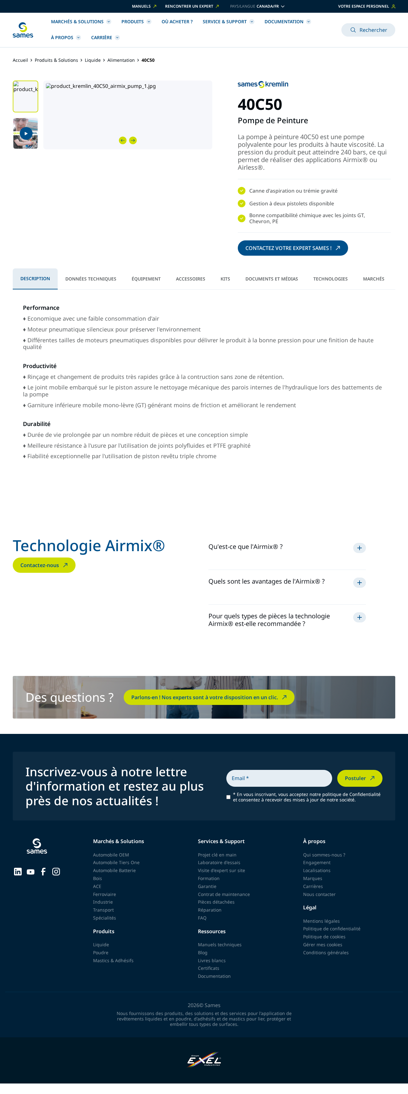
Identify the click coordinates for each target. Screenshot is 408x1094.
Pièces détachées (216, 902)
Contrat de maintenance (224, 894)
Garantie (207, 886)
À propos (62, 37)
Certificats (208, 968)
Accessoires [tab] (190, 279)
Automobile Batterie (114, 870)
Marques (312, 878)
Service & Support (225, 21)
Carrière (101, 37)
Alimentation (121, 60)
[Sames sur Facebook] (43, 871)
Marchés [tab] (373, 279)
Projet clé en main (217, 855)
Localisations (317, 870)
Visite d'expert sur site (221, 870)
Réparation (210, 910)
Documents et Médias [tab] (271, 279)
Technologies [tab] (330, 279)
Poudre (100, 952)
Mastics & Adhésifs (113, 960)
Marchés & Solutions (77, 21)
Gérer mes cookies (322, 944)
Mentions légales (321, 921)
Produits (132, 21)
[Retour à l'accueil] (23, 30)
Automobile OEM (111, 855)
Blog (203, 952)
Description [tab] (35, 278)
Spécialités (104, 918)
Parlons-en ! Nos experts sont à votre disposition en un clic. (204, 697)
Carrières (313, 886)
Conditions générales (326, 952)
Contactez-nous (39, 565)
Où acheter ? (177, 21)
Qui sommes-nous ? (324, 855)
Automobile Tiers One (116, 862)
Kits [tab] (225, 279)
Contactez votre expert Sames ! (288, 248)
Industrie (103, 902)
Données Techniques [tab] (90, 279)
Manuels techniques (220, 944)
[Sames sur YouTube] (31, 871)
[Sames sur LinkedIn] (18, 871)
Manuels (141, 6)
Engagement (317, 862)
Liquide (93, 60)
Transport (103, 910)
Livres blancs (212, 960)
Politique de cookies (324, 937)
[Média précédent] (123, 140)
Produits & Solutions (56, 60)
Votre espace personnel (363, 6)
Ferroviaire (104, 894)
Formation (209, 878)
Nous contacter (319, 894)
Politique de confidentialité (332, 929)
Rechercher (373, 29)
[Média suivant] (133, 140)
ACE (97, 886)
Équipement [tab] (146, 279)
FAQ (202, 918)
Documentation (284, 21)
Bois (97, 878)
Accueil (20, 60)
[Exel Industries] (204, 1060)
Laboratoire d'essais (219, 862)
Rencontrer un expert (189, 6)
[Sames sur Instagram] (56, 871)
